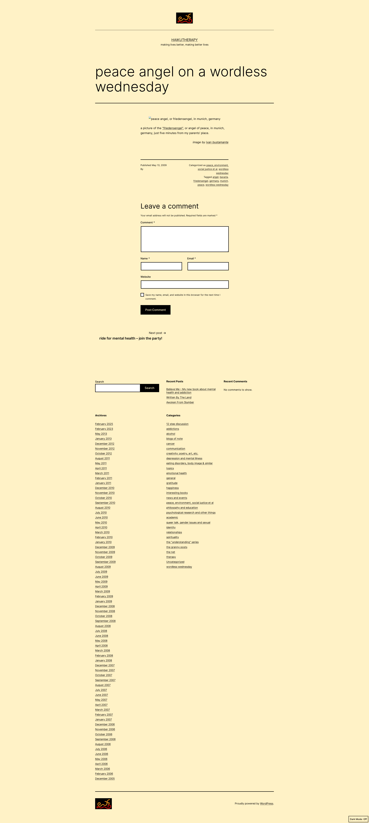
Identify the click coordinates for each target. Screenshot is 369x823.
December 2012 (104, 443)
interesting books (177, 492)
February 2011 (103, 478)
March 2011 (102, 473)
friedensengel (200, 180)
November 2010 (105, 492)
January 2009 (103, 601)
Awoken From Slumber (180, 402)
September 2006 (105, 739)
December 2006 (105, 724)
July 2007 (101, 689)
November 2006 (105, 729)
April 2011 (101, 468)
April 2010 (101, 527)
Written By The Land (178, 397)
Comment (148, 222)
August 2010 (102, 507)
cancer (170, 443)
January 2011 (103, 482)
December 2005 (105, 778)
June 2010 (101, 517)
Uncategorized (175, 561)
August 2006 (103, 744)
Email (191, 258)
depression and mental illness (184, 458)
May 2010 (101, 522)
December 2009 (105, 547)
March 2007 (102, 709)
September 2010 (105, 502)
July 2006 (101, 749)
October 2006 (103, 734)
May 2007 (101, 699)
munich (224, 180)
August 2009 (103, 566)
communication (175, 448)
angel (216, 177)
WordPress (266, 803)
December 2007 (105, 665)
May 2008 (101, 640)
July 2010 (101, 512)
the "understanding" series (182, 542)
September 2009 (105, 561)
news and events (176, 497)
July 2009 (101, 571)
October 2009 (103, 556)
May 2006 (101, 758)
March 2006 (102, 768)
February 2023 (104, 428)
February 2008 (104, 655)
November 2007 (105, 670)
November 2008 (105, 611)
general (170, 478)
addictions (172, 428)
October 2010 (103, 497)
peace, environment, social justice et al (189, 502)
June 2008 (101, 635)
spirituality (172, 537)
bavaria (224, 177)
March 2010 (102, 532)
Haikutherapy (184, 40)
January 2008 (103, 660)
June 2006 (101, 753)
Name (145, 258)
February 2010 (104, 537)
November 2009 (105, 552)
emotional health (176, 473)
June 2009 (101, 576)
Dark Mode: (356, 819)
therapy (171, 556)
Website (146, 276)
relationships (174, 532)
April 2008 (101, 645)
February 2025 (104, 423)
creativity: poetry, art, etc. (182, 453)
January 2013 (103, 438)
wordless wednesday (217, 184)
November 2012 (105, 448)
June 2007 (101, 694)
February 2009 (104, 596)
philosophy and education (182, 507)
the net (170, 552)
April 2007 (101, 704)
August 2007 (103, 685)
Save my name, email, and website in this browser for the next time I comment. (182, 296)
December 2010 (104, 487)
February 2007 (104, 714)
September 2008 (105, 620)
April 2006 (101, 763)
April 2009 (101, 586)
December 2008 (105, 606)
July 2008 (101, 630)
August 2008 (103, 625)
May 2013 (101, 433)
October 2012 (103, 453)
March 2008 (102, 650)
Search (99, 381)
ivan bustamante (217, 142)
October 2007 (103, 675)
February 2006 (104, 773)
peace (201, 184)
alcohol (170, 433)
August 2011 (102, 458)
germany (214, 180)
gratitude (171, 482)
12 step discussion (177, 423)
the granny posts (176, 547)
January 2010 (103, 542)
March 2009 (102, 591)
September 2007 (105, 680)
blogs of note (174, 438)
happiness (172, 487)
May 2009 (101, 581)
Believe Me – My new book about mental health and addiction (191, 391)
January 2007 (103, 719)
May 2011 (101, 463)
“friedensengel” (172, 128)
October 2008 (103, 616)
